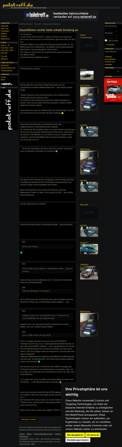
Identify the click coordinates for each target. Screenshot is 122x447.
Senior (83, 35)
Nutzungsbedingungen (43, 434)
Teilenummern (6, 71)
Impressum (5, 39)
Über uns (4, 29)
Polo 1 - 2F (5, 45)
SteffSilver (84, 265)
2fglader (83, 69)
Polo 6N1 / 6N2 (7, 48)
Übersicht (5, 65)
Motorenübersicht (8, 68)
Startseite (4, 26)
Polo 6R (4, 53)
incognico (84, 243)
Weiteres (4, 59)
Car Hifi (4, 56)
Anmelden (5, 31)
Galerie (4, 34)
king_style (84, 205)
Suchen (4, 36)
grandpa (83, 125)
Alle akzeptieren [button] (75, 435)
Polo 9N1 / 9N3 (7, 50)
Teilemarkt (5, 74)
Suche (3, 77)
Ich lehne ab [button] (93, 435)
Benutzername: (111, 26)
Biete (3, 80)
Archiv (21, 434)
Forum (3, 42)
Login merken (112, 41)
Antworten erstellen (29, 419)
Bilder (29, 434)
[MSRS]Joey (85, 86)
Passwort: (109, 33)
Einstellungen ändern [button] (78, 440)
